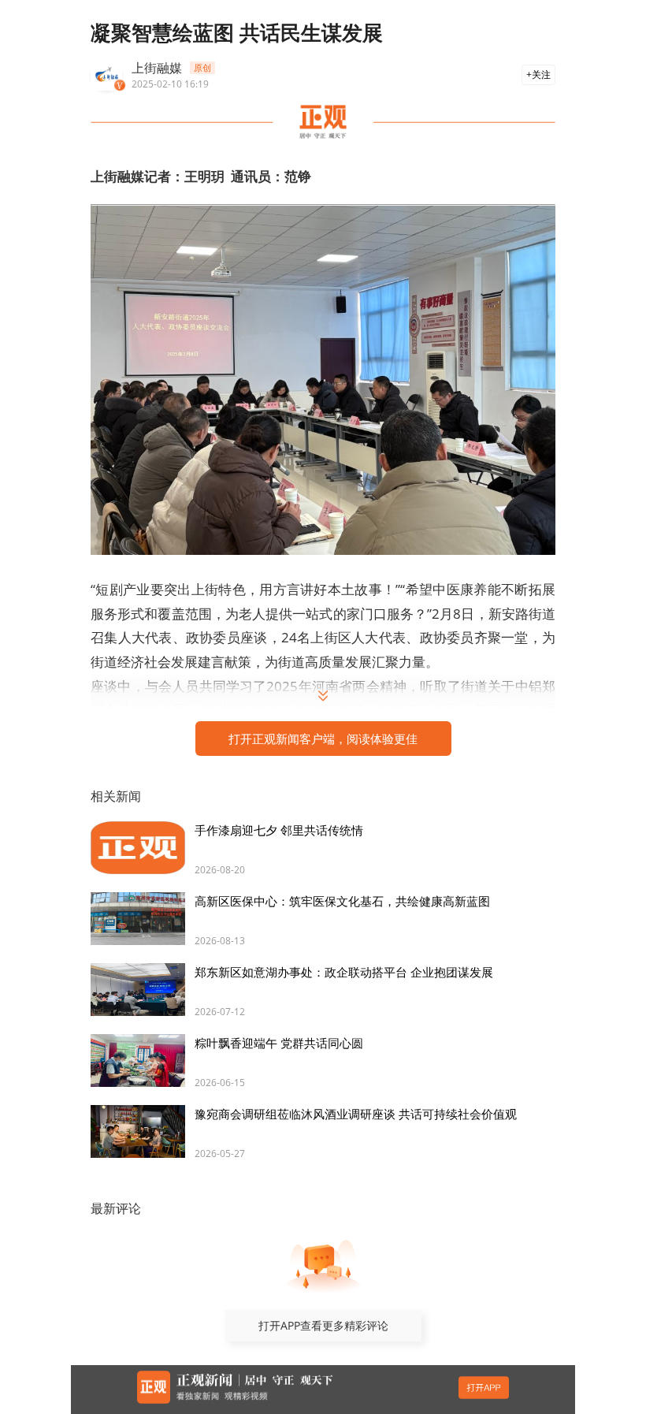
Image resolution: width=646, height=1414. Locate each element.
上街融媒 (157, 67)
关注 (541, 74)
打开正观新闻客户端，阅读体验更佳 (323, 738)
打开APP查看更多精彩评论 (323, 1325)
